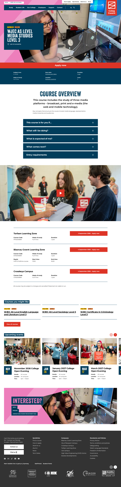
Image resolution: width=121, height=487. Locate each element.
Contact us (14, 447)
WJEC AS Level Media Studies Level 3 (16, 2)
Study (11, 8)
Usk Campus (65, 451)
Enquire (15, 410)
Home (6, 2)
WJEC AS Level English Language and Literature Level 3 (21, 313)
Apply (14, 407)
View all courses (12, 324)
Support (51, 8)
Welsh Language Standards (99, 448)
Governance (94, 453)
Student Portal (47, 464)
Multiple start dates (51, 74)
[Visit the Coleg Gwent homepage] (111, 8)
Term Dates (36, 453)
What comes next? (36, 147)
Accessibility (94, 456)
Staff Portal (38, 464)
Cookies (92, 458)
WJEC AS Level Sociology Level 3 (59, 312)
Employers (42, 8)
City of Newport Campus (69, 443)
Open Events (75, 2)
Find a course (37, 441)
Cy (71, 7)
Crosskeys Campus (67, 446)
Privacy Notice (94, 441)
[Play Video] (60, 193)
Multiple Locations (50, 79)
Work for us (83, 2)
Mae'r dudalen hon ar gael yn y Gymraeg (16, 464)
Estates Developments (68, 456)
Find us (12, 452)
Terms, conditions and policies (100, 443)
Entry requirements (36, 155)
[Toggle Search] (74, 8)
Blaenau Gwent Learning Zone (71, 441)
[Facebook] (5, 459)
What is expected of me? (39, 138)
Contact (59, 8)
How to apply (67, 2)
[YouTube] (19, 459)
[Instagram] (8, 459)
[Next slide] (115, 334)
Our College (31, 8)
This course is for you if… (38, 122)
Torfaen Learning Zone (68, 448)
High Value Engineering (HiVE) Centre (73, 453)
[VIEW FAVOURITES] (109, 484)
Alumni (35, 448)
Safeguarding (94, 446)
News (89, 2)
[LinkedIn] (15, 459)
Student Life (20, 8)
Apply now (60, 65)
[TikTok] (12, 459)
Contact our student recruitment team (24, 414)
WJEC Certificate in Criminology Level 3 (96, 313)
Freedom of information (98, 451)
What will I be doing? (37, 130)
